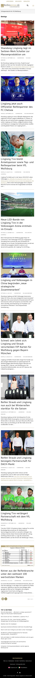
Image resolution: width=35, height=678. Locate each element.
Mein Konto (18, 1)
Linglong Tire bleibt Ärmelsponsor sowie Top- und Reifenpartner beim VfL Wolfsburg (17, 163)
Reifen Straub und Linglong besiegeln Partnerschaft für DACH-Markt (16, 461)
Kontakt (17, 661)
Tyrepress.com (13, 667)
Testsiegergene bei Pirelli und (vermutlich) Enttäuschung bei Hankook (13, 642)
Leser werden (9, 1)
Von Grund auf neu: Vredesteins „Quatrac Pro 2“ (15, 616)
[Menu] (33, 6)
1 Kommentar (21, 412)
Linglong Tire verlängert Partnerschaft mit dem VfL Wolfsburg (15, 516)
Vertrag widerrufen (20, 664)
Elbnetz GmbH (29, 675)
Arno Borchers (29, 113)
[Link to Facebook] (17, 672)
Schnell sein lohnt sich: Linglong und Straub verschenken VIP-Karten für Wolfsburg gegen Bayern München (16, 347)
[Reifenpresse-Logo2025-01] (10, 5)
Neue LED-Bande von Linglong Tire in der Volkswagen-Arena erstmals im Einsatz (16, 224)
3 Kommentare (20, 467)
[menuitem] (9, 1)
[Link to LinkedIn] (20, 672)
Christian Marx (28, 580)
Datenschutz (29, 661)
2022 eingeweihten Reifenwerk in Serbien (22, 67)
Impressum (12, 664)
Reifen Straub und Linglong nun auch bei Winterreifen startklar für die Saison (16, 405)
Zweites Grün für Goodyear (9, 624)
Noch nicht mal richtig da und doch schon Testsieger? (16, 629)
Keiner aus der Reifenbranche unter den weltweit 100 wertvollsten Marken (17, 574)
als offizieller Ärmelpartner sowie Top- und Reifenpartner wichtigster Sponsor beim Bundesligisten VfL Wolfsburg (17, 180)
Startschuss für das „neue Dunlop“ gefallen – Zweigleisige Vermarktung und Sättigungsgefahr (15, 620)
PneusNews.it (24, 667)
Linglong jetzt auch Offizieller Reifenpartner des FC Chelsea (17, 107)
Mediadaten (11, 661)
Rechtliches (22, 661)
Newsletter (27, 1)
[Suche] (28, 5)
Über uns (5, 661)
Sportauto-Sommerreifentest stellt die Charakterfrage (16, 627)
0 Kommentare (20, 58)
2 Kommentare (17, 580)
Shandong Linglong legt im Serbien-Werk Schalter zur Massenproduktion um (16, 51)
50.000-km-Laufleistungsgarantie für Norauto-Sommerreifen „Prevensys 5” (14, 633)
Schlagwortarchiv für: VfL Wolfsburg (11, 11)
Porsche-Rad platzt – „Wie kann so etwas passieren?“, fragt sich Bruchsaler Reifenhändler (16, 612)
